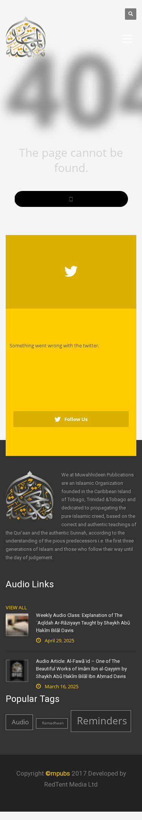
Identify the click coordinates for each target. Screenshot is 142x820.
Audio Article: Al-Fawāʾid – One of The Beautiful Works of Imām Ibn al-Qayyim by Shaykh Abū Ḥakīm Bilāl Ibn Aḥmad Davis (81, 668)
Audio (20, 722)
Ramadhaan (53, 723)
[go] (71, 199)
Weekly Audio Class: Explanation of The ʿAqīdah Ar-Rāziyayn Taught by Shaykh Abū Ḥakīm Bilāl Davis (83, 622)
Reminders (102, 720)
